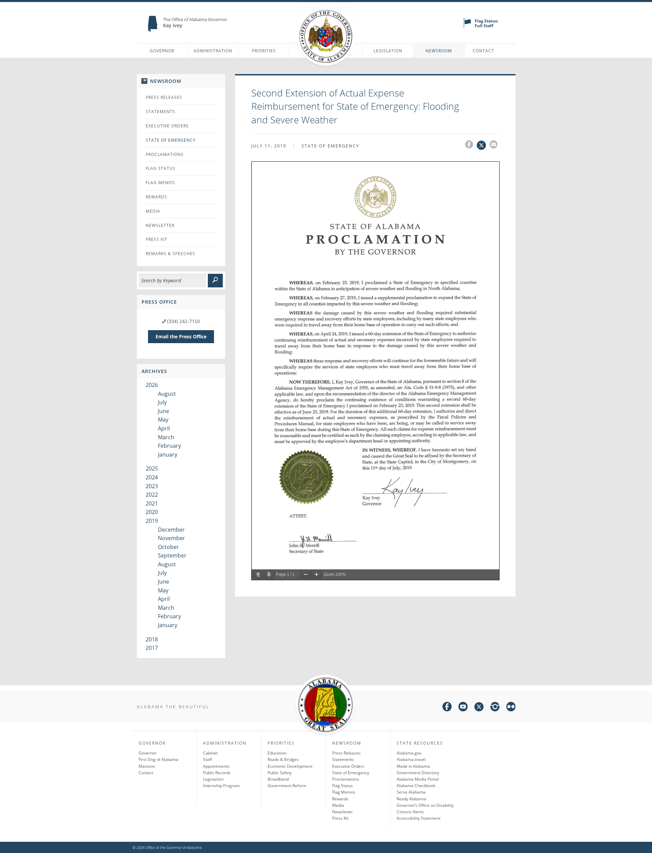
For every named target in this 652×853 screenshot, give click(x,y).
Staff (207, 759)
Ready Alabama (411, 799)
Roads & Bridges (283, 759)
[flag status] (467, 26)
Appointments (216, 766)
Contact (483, 51)
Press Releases (164, 97)
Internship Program (221, 785)
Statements (160, 111)
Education (277, 753)
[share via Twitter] (483, 145)
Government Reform (287, 785)
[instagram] (495, 707)
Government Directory (418, 773)
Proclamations (165, 154)
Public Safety (280, 773)
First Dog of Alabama (158, 759)
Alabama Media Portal (418, 779)
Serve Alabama (411, 792)
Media (153, 211)
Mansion (147, 766)
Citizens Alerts (410, 812)
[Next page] (269, 575)
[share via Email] (494, 145)
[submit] (215, 280)
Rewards (156, 197)
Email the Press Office (181, 336)
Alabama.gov (409, 753)
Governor (162, 51)
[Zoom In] (316, 575)
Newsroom (438, 51)
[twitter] (479, 707)
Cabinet (210, 753)
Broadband (278, 779)
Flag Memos (160, 182)
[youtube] (463, 707)
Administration (213, 51)
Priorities (264, 51)
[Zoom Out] (306, 575)
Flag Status (161, 168)
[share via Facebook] (471, 145)
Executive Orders (167, 126)
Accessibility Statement (418, 818)
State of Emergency (171, 140)
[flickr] (510, 707)
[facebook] (447, 707)
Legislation (388, 51)
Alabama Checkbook (416, 785)
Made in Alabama (413, 766)
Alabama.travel (411, 759)
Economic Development (290, 766)
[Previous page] (258, 575)
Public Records (217, 773)
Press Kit (156, 239)
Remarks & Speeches (170, 253)
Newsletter (160, 225)
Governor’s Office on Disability (425, 805)
